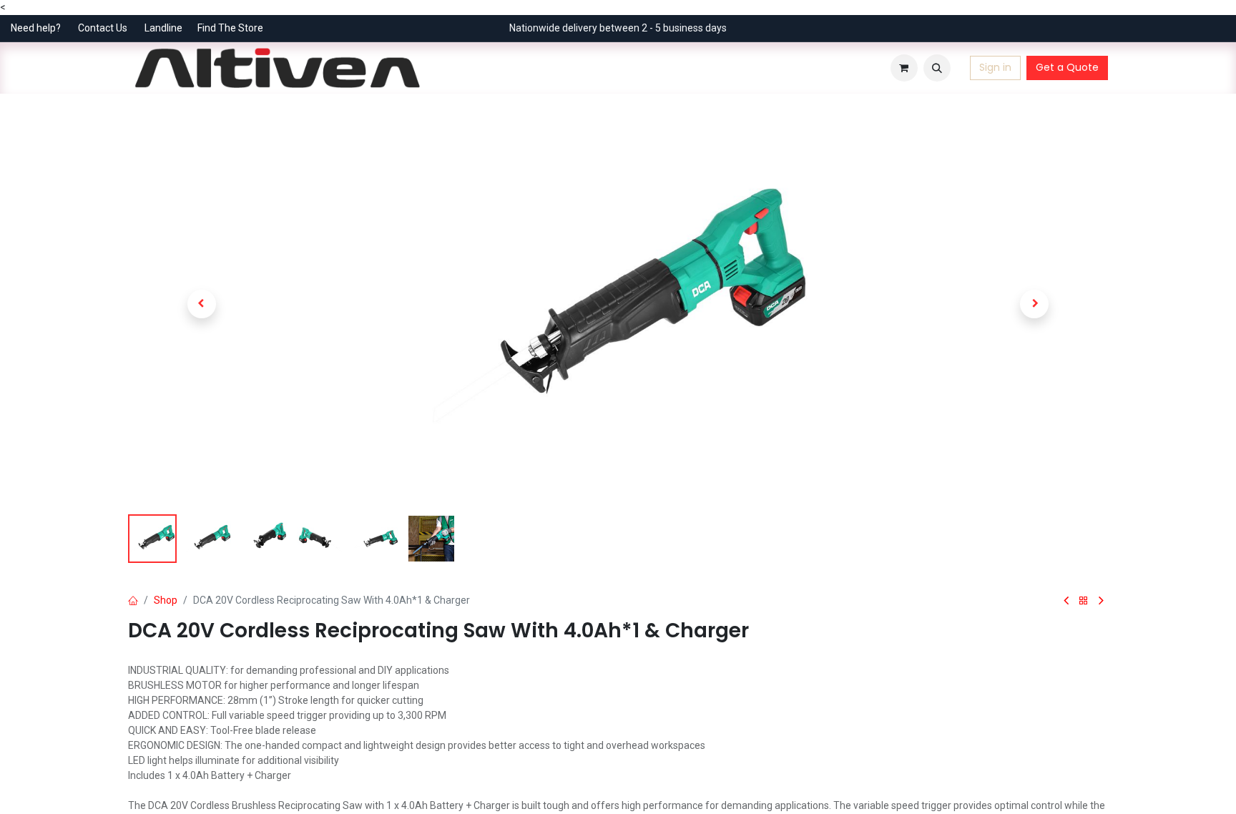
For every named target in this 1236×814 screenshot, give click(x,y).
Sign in (995, 67)
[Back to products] (1083, 601)
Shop (165, 600)
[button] (937, 68)
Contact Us (102, 28)
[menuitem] (445, 68)
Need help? (36, 28)
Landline (163, 28)
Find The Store (230, 28)
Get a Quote (1067, 67)
